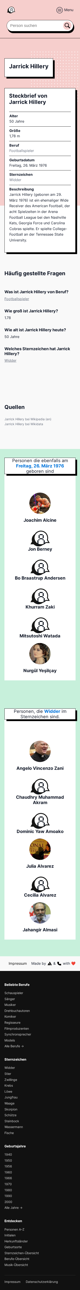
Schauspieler (13, 993)
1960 (8, 1172)
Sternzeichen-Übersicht (21, 1253)
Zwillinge (10, 1080)
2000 (8, 1202)
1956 (8, 1166)
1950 (8, 1160)
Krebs (8, 1085)
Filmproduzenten (16, 1028)
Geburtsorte (13, 1247)
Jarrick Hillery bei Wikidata (23, 424)
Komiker (10, 1016)
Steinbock (11, 1121)
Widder (15, 180)
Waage (9, 1103)
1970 (8, 1184)
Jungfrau (11, 1097)
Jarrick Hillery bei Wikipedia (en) (27, 419)
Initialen (10, 1235)
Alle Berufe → (14, 1046)
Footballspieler (21, 150)
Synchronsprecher (17, 1034)
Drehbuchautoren (17, 1011)
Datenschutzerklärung (42, 1282)
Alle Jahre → (13, 1207)
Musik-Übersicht (16, 1265)
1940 (8, 1154)
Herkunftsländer (16, 1241)
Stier (7, 1074)
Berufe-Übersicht (16, 1259)
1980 (8, 1190)
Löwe (8, 1091)
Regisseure (12, 1022)
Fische (9, 1133)
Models (9, 1040)
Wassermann (13, 1127)
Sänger (9, 999)
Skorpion (10, 1109)
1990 (8, 1196)
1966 (8, 1178)
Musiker (10, 1005)
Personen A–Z (14, 1229)
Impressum (18, 963)
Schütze (10, 1115)
